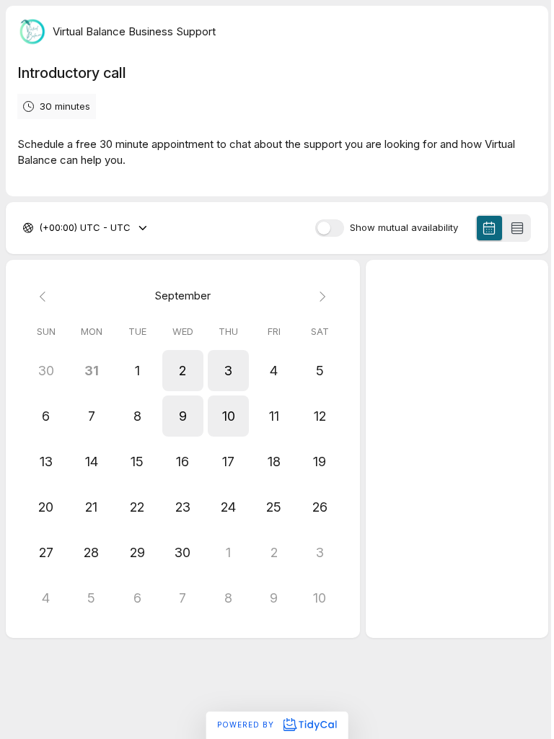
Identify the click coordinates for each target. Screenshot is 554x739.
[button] (183, 370)
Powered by (247, 724)
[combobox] (40, 228)
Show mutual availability (404, 227)
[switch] (329, 228)
